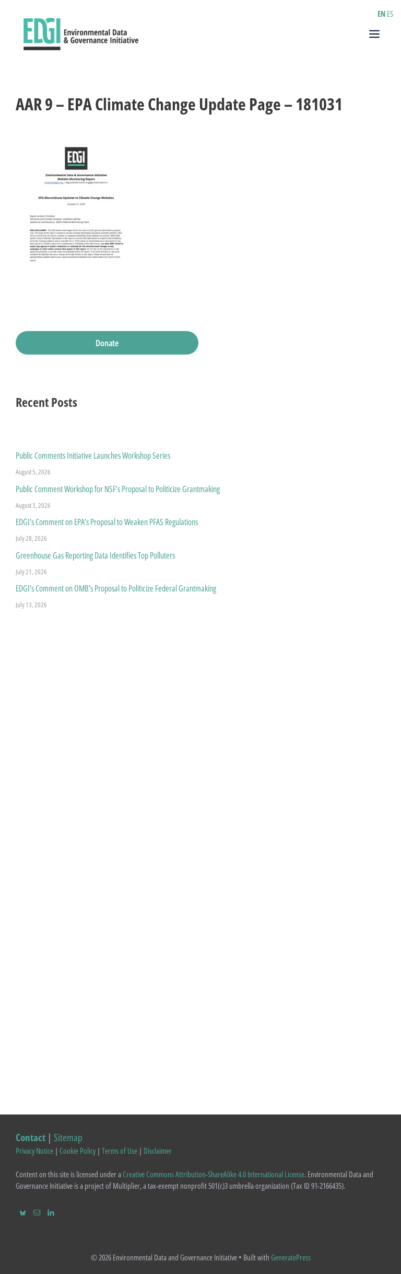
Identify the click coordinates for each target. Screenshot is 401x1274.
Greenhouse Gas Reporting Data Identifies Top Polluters (95, 555)
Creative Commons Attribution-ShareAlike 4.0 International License (213, 1174)
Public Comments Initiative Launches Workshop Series (93, 455)
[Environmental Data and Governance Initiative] (81, 33)
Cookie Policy (78, 1150)
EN (381, 13)
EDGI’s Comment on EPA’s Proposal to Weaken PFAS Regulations (107, 522)
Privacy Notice (34, 1150)
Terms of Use (119, 1150)
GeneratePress (291, 1257)
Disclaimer (158, 1150)
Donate (107, 343)
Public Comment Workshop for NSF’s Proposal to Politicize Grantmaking (118, 489)
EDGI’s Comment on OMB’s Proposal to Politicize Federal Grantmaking (116, 588)
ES (390, 13)
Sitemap (68, 1137)
